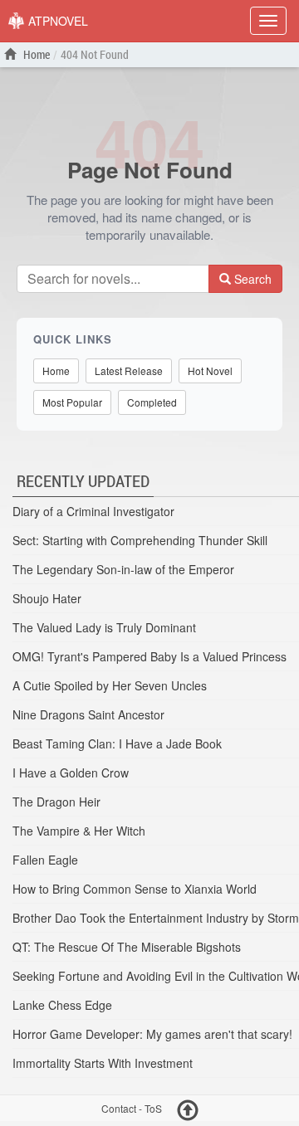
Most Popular (72, 402)
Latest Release (129, 370)
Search (251, 279)
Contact (118, 1109)
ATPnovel (56, 20)
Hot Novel (210, 370)
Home (35, 54)
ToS (153, 1109)
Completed (152, 402)
